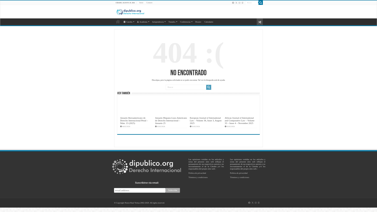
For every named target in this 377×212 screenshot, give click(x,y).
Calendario (208, 22)
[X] (236, 3)
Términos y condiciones (198, 177)
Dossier (198, 22)
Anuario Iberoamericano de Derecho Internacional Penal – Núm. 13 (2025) (134, 120)
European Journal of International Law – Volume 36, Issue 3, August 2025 (205, 120)
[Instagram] (239, 3)
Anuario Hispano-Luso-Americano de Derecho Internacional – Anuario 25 (171, 120)
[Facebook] (233, 3)
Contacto (149, 3)
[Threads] (242, 3)
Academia (143, 22)
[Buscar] (260, 2)
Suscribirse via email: (147, 183)
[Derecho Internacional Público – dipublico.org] (130, 11)
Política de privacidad (197, 173)
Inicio (141, 3)
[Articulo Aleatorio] (260, 21)
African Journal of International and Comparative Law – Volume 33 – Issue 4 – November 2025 (239, 120)
